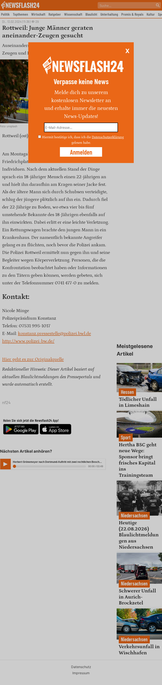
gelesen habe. (81, 142)
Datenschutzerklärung (108, 137)
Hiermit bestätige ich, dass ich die (67, 137)
